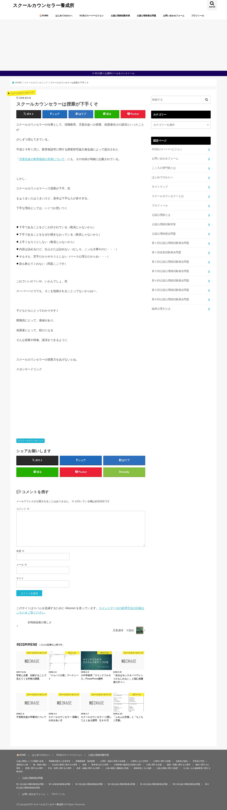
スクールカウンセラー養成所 (43, 5)
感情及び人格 (22, 765)
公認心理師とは (161, 214)
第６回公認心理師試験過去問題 (170, 299)
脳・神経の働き (40, 765)
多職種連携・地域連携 (85, 761)
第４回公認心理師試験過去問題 (170, 280)
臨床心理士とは (161, 308)
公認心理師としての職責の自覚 (30, 761)
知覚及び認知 (182, 761)
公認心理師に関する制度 (167, 768)
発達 (84, 765)
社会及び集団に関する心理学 (64, 765)
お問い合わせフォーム (173, 15)
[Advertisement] (113, 44)
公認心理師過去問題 (146, 15)
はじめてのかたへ (64, 15)
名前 (20, 551)
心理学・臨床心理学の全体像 (112, 761)
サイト (20, 578)
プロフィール (197, 15)
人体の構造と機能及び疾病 (117, 768)
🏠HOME (43, 15)
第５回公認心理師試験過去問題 (170, 290)
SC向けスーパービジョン (91, 15)
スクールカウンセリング (31, 440)
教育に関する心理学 (34, 768)
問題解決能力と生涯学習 (59, 761)
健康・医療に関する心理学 (178, 765)
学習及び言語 (198, 761)
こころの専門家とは (164, 168)
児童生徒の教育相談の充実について (42, 159)
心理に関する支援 (154, 765)
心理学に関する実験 (162, 761)
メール (21, 564)
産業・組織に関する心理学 (88, 768)
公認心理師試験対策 (120, 15)
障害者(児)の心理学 (100, 765)
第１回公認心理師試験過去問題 (170, 243)
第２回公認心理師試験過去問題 (170, 261)
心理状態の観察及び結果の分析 (127, 765)
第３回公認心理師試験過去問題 (170, 271)
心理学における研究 (139, 761)
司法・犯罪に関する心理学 (59, 768)
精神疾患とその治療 (142, 768)
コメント (22, 508)
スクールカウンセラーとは (168, 196)
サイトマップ (160, 186)
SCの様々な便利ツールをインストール (115, 73)
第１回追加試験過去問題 (166, 252)
